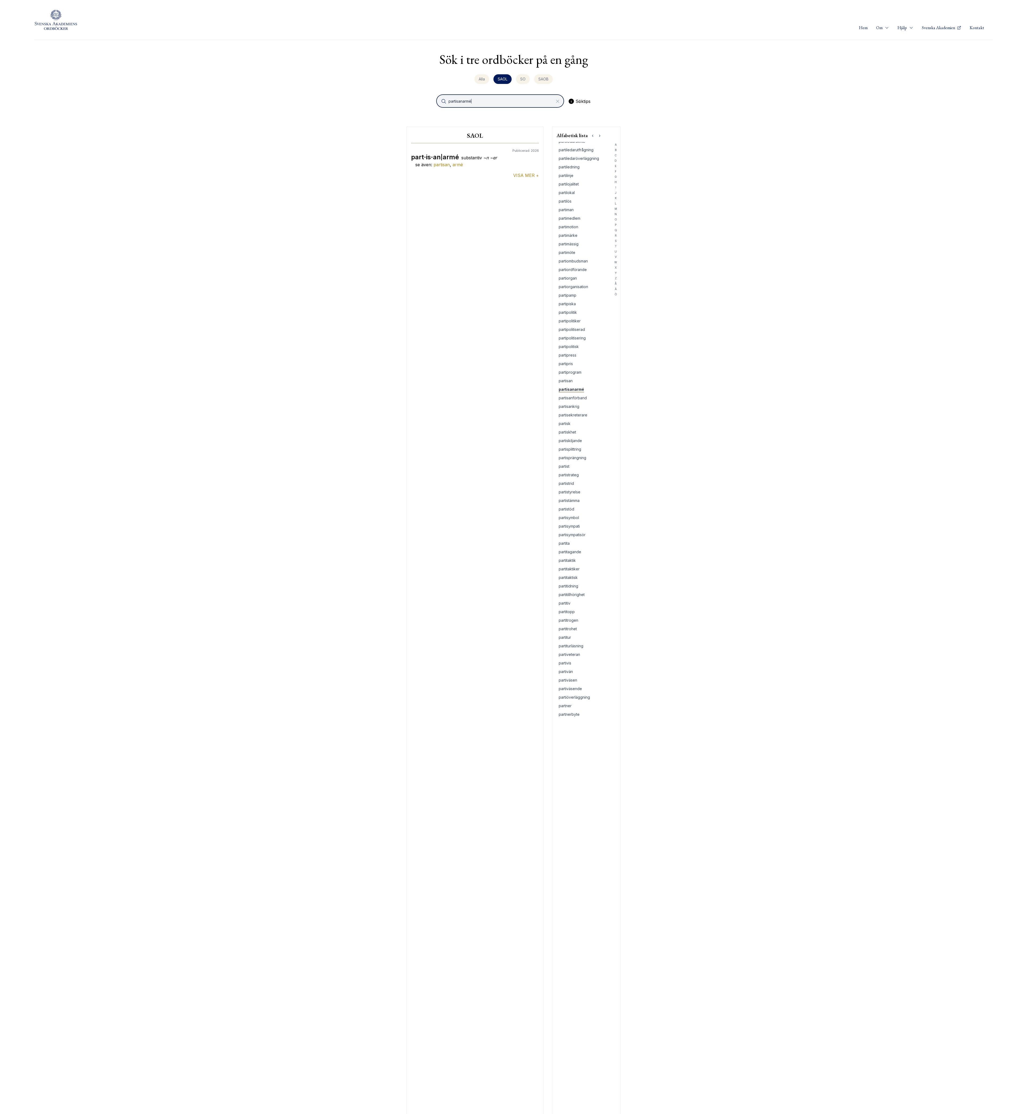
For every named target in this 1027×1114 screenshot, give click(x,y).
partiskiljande (570, 440)
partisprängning (572, 457)
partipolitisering (572, 338)
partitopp (567, 611)
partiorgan (568, 278)
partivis (565, 663)
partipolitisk (569, 346)
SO (523, 79)
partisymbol (569, 517)
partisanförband (573, 398)
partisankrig (569, 406)
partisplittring (570, 449)
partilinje (566, 175)
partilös (565, 201)
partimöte (567, 252)
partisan (442, 164)
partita (564, 543)
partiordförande (573, 269)
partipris (566, 363)
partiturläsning (571, 646)
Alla (482, 79)
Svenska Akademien (939, 27)
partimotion (568, 227)
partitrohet (568, 628)
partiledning (569, 167)
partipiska (567, 303)
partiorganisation (573, 286)
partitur (565, 637)
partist (564, 466)
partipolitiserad (572, 329)
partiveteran (569, 654)
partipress (567, 355)
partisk (564, 423)
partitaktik (567, 560)
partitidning (568, 586)
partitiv (564, 603)
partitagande (570, 552)
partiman (566, 209)
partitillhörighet (572, 594)
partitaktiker (569, 569)
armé (458, 164)
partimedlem (569, 218)
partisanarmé (571, 389)
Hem (863, 27)
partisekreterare (573, 415)
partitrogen (568, 620)
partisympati (569, 526)
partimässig (568, 244)
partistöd (566, 509)
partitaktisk (568, 577)
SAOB (543, 79)
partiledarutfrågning (576, 150)
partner (565, 705)
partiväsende (570, 688)
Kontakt (977, 27)
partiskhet (567, 432)
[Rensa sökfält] (557, 101)
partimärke (568, 235)
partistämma (569, 500)
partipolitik (568, 312)
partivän (566, 671)
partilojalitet (569, 184)
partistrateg (569, 475)
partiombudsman (573, 261)
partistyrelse (569, 492)
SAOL (502, 79)
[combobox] (501, 101)
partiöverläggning (574, 697)
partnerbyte (569, 714)
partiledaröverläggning (579, 158)
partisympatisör (572, 534)
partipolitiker (570, 321)
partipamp (567, 295)
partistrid (566, 483)
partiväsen (568, 680)
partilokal (567, 192)
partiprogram (570, 372)
